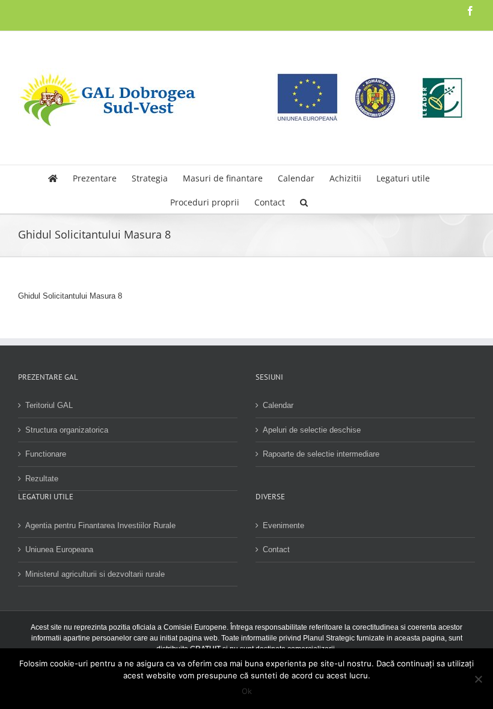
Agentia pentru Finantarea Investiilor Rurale (100, 525)
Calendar (278, 405)
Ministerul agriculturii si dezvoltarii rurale (95, 574)
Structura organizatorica (66, 429)
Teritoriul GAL (49, 405)
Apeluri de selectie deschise (312, 429)
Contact (276, 549)
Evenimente (283, 525)
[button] (304, 201)
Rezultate (41, 478)
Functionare (45, 453)
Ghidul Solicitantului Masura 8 (70, 295)
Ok (247, 691)
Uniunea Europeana (59, 549)
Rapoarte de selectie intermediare (321, 453)
